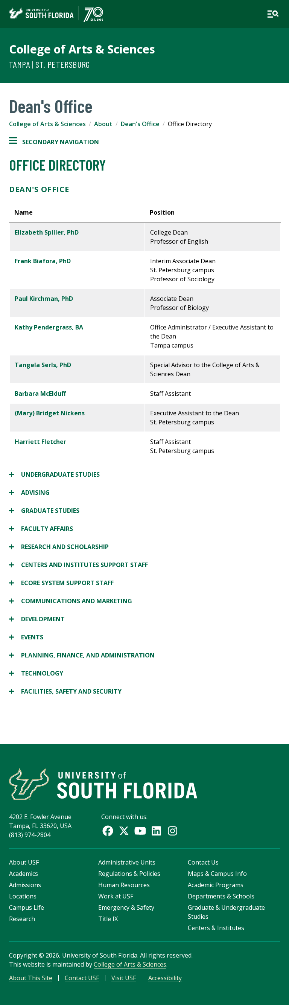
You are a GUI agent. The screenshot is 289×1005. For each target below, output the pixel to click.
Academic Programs (215, 885)
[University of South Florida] (103, 784)
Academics (23, 873)
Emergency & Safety (126, 907)
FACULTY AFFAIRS (41, 529)
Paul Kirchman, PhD (44, 298)
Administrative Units (126, 862)
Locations (23, 896)
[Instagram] (172, 830)
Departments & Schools (221, 896)
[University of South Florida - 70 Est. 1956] (56, 14)
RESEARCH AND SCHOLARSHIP (59, 547)
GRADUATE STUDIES (44, 510)
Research (22, 919)
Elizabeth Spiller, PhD (47, 232)
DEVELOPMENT (37, 619)
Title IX (108, 919)
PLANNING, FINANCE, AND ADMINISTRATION (82, 655)
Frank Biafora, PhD (43, 261)
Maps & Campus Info (217, 873)
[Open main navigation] (273, 14)
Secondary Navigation (54, 142)
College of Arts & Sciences (82, 49)
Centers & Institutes (216, 928)
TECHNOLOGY (36, 673)
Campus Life (26, 907)
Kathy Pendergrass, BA (49, 327)
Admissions (25, 885)
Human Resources (124, 885)
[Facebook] (107, 830)
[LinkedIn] (156, 830)
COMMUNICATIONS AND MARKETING (70, 601)
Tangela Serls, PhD (43, 365)
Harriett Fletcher (40, 442)
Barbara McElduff (40, 393)
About (103, 124)
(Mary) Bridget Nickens (50, 413)
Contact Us (203, 862)
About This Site (30, 978)
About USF (24, 862)
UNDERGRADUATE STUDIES (54, 474)
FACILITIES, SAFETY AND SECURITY (65, 691)
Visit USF (123, 978)
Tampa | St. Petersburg (49, 64)
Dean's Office (140, 124)
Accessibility (165, 978)
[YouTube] (140, 830)
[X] (124, 830)
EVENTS (26, 637)
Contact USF (82, 978)
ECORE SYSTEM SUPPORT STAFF (61, 583)
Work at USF (115, 896)
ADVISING (29, 492)
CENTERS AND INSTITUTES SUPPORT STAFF (78, 565)
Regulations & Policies (129, 873)
